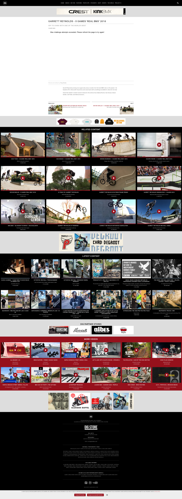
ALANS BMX (66, 464)
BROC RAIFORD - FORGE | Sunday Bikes (45, 360)
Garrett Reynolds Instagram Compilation (114, 225)
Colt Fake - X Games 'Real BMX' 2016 (22, 159)
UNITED (100, 467)
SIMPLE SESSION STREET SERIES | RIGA (76, 360)
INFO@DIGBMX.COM (92, 441)
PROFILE (104, 465)
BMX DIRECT (72, 464)
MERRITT (94, 465)
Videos (67, 3)
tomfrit (91, 487)
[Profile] (123, 401)
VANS (103, 467)
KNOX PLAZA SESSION (166, 360)
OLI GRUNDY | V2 (15, 360)
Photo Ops (86, 3)
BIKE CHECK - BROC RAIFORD (136, 385)
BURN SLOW (81, 464)
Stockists (94, 3)
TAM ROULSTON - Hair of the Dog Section (136, 360)
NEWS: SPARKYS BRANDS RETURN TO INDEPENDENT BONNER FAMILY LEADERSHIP (136, 280)
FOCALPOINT (110, 464)
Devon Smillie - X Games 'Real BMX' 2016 (106, 105)
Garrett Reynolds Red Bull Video (159, 225)
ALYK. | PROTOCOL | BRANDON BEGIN (167, 385)
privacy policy (157, 491)
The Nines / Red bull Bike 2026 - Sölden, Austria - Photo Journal (167, 280)
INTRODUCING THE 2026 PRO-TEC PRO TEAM (136, 310)
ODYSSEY (99, 465)
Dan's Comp (78, 474)
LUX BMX (84, 465)
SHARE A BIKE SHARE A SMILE (90, 467)
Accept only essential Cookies (95, 494)
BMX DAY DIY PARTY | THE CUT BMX (45, 385)
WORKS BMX (109, 467)
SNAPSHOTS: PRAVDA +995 (167, 310)
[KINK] (91, 11)
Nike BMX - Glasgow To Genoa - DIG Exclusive (23, 225)
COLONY (91, 464)
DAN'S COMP (104, 464)
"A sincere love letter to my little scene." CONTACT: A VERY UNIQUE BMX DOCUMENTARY (106, 312)
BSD (77, 464)
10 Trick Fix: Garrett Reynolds (68, 192)
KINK (74, 465)
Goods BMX (89, 474)
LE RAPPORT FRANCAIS (76, 385)
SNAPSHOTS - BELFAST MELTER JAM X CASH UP (15, 311)
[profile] (91, 242)
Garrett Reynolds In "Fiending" (68, 225)
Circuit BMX (71, 474)
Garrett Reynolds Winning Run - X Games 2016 (159, 192)
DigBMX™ (99, 420)
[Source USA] (58, 330)
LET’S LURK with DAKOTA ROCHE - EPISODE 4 (106, 360)
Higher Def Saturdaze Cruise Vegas (74, 105)
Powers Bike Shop (103, 474)
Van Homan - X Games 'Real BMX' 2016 (68, 159)
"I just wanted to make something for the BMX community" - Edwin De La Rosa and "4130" (76, 312)
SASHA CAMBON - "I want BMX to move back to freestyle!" (15, 280)
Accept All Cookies (80, 494)
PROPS (108, 465)
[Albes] (102, 330)
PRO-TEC (113, 465)
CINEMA (86, 464)
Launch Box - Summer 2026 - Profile (106, 385)
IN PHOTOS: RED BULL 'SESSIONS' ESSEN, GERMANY (76, 280)
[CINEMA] (102, 401)
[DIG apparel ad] (91, 121)
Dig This (73, 3)
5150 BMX (83, 474)
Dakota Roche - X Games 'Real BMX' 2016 (159, 159)
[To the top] (91, 416)
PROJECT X (118, 3)
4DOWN (114, 467)
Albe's (66, 474)
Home (62, 3)
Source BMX (84, 476)
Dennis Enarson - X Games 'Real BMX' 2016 (113, 159)
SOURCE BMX (73, 467)
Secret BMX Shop (112, 474)
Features (79, 3)
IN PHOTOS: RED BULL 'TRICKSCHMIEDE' (45, 280)
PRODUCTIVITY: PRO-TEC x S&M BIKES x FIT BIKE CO (106, 280)
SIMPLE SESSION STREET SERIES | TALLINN (15, 385)
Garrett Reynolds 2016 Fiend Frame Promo (113, 192)
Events (104, 3)
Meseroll (95, 474)
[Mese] (80, 330)
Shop (99, 3)
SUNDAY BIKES (79, 467)
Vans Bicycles (97, 476)
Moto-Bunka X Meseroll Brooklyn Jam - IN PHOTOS (45, 311)
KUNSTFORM (78, 465)
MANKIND (89, 465)
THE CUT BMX (97, 464)
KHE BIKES (69, 465)
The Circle (110, 3)
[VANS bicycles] (123, 330)
